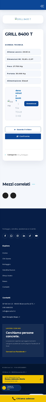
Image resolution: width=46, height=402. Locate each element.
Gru (18, 155)
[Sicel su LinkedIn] (23, 235)
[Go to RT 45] (13, 195)
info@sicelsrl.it (8, 311)
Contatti (5, 287)
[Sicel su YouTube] (36, 235)
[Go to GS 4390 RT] (5, 195)
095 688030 (7, 307)
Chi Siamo (6, 259)
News (4, 281)
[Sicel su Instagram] (17, 235)
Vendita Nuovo (8, 270)
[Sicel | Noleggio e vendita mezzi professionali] (18, 5)
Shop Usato (7, 276)
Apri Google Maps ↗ (11, 317)
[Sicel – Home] (17, 220)
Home (4, 253)
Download (31, 104)
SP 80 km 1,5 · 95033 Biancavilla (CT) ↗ (18, 304)
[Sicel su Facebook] (5, 235)
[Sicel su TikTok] (30, 235)
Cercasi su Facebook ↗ (16, 352)
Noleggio (24, 155)
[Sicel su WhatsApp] (11, 235)
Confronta (25, 136)
